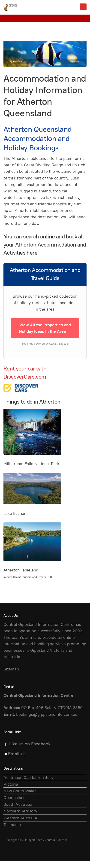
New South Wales (19, 790)
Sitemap (11, 669)
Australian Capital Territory (28, 777)
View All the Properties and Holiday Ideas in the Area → (45, 328)
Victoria (10, 784)
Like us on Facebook (30, 744)
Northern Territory (20, 811)
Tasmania (12, 824)
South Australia (17, 804)
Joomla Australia (56, 840)
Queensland (14, 797)
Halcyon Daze (33, 840)
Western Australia (20, 818)
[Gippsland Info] (10, 7)
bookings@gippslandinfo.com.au (46, 714)
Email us (17, 754)
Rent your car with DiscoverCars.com (24, 372)
